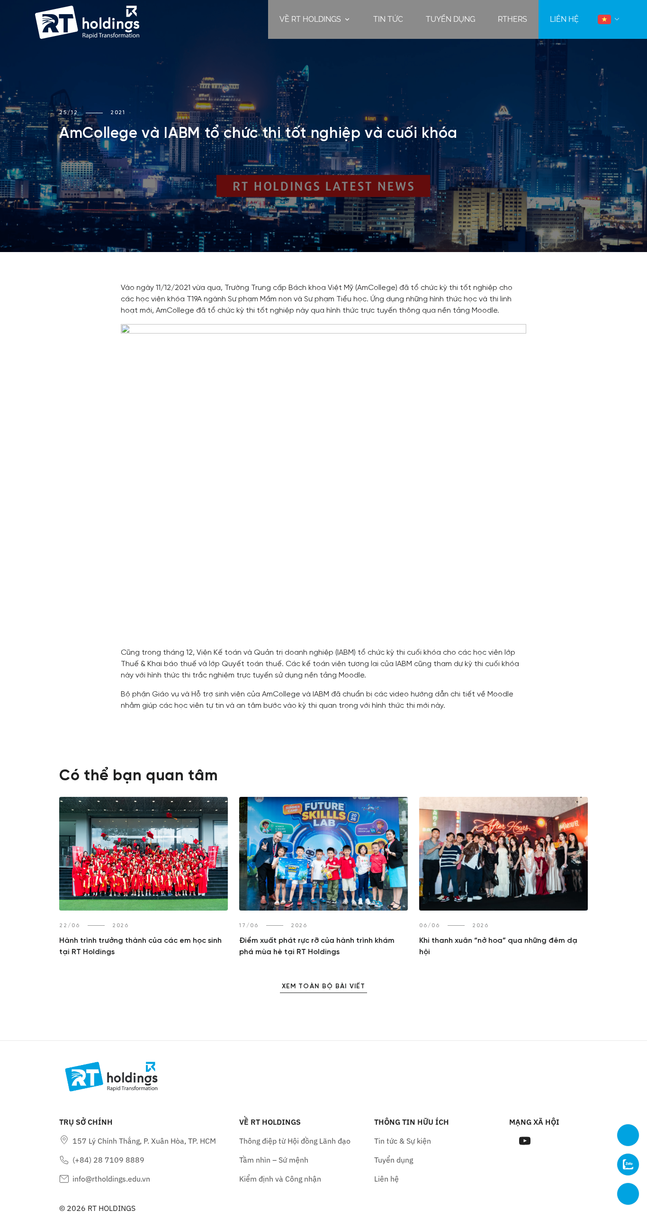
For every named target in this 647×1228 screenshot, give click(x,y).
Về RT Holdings (310, 19)
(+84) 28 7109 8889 (108, 1160)
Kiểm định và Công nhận (280, 1178)
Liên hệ (386, 1178)
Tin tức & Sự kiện (402, 1141)
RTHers (512, 19)
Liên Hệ (564, 19)
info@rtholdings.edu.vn (111, 1178)
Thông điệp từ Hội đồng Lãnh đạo (294, 1141)
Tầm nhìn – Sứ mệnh (273, 1160)
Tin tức (388, 19)
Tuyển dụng (450, 19)
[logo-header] (87, 19)
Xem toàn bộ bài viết (323, 986)
